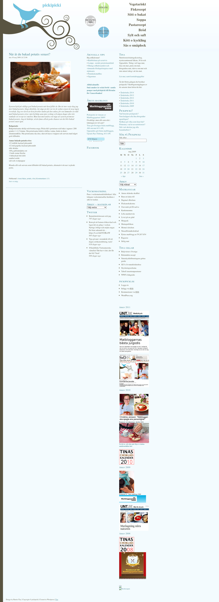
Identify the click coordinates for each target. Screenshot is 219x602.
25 (121, 172)
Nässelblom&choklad (130, 231)
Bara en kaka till (128, 196)
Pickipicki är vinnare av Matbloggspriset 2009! (96, 116)
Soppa (141, 19)
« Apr (123, 176)
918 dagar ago (95, 244)
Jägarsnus (92, 76)
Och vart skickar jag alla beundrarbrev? (129, 128)
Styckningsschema (128, 268)
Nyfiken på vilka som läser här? (131, 121)
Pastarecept (137, 24)
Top (56, 599)
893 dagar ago (95, 235)
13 (128, 165)
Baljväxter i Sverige (129, 251)
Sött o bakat (137, 14)
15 (136, 165)
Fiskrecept (138, 9)
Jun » (141, 176)
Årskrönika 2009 (127, 106)
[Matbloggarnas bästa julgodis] (134, 352)
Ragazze (124, 237)
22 (136, 169)
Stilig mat (125, 241)
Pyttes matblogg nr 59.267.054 (133, 234)
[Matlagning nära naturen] (134, 530)
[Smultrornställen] (134, 442)
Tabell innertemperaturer (131, 271)
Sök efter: (123, 137)
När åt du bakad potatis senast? (29, 54)
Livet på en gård (127, 217)
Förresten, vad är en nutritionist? (132, 124)
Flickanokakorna (128, 203)
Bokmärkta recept (128, 255)
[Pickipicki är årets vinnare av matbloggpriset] (132, 502)
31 (143, 172)
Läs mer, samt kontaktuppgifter (131, 76)
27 (128, 172)
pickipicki (51, 4)
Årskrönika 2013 (127, 95)
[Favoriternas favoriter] (134, 387)
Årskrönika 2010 (127, 103)
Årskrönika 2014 (127, 92)
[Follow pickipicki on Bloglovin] (96, 140)
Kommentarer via (130, 292)
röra (33, 178)
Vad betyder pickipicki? (129, 113)
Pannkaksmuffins (95, 73)
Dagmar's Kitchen (128, 200)
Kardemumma (126, 210)
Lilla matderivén (128, 213)
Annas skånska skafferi (130, 193)
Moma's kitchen (127, 227)
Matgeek (124, 220)
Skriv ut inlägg (13, 181)
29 (136, 172)
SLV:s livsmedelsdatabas (131, 264)
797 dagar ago (95, 218)
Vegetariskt (137, 4)
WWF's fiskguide (128, 274)
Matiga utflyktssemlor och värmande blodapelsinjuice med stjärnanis (100, 68)
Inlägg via (127, 288)
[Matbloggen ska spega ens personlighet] (134, 420)
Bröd (142, 29)
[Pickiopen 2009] (126, 492)
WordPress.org (127, 295)
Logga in (125, 285)
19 (125, 169)
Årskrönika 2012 (127, 98)
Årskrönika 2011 (127, 100)
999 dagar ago (95, 255)
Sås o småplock (134, 45)
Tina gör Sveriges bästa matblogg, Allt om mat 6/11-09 (100, 126)
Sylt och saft (137, 34)
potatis (29, 178)
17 (143, 165)
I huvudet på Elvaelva (130, 207)
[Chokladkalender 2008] (126, 552)
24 (143, 169)
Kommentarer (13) (42, 178)
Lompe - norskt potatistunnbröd (101, 63)
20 (128, 169)
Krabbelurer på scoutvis (97, 60)
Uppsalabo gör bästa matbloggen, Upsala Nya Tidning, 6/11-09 (100, 132)
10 (143, 161)
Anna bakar (22, 178)
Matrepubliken (127, 224)
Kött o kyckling (134, 40)
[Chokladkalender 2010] (126, 464)
